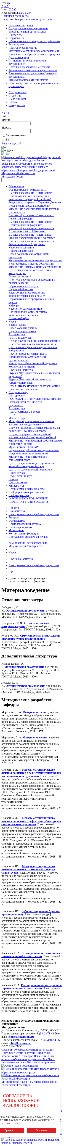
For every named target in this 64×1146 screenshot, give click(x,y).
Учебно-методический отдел (26, 308)
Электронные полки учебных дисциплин (34, 514)
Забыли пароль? (11, 143)
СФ (11, 571)
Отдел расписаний (20, 276)
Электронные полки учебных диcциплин (34, 565)
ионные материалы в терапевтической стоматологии (31, 987)
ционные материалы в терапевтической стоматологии (31, 955)
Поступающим (17, 92)
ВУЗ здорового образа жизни (26, 492)
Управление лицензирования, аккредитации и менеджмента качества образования (35, 262)
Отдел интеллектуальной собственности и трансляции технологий (34, 387)
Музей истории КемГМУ (24, 446)
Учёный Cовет (17, 324)
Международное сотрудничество (28, 79)
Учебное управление (21, 247)
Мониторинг (16, 530)
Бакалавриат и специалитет (25, 401)
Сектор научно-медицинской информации (34, 340)
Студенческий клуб (20, 475)
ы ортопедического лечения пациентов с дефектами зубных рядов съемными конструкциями (31, 821)
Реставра (27, 953)
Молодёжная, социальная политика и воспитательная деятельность (31, 423)
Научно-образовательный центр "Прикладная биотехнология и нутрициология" (28, 357)
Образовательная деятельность (27, 189)
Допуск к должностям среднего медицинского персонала (28, 313)
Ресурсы (14, 517)
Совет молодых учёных (23, 327)
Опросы (13, 479)
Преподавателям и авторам (25, 523)
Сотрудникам (17, 105)
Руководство (16, 44)
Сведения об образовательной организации (27, 19)
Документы (16, 34)
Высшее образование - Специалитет (30, 192)
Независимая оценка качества (27, 488)
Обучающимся (17, 520)
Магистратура (17, 418)
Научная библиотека (21, 289)
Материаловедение (35, 712)
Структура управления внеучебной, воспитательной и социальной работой (32, 436)
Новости (14, 507)
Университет (16, 485)
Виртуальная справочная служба (28, 536)
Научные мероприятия (22, 331)
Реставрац (27, 985)
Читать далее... (13, 1123)
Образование (16, 38)
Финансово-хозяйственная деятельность (33, 70)
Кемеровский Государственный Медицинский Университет (28, 544)
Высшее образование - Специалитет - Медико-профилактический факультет (32, 236)
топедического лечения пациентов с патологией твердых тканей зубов (28, 869)
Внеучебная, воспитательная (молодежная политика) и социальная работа (34, 429)
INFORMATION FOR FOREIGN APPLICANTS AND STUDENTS (29, 500)
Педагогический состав (23, 47)
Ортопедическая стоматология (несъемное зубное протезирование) (30, 637)
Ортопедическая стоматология (25, 610)
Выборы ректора (19, 495)
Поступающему (18, 392)
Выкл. (28, 12)
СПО (12, 414)
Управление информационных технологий (35, 266)
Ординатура (16, 405)
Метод (26, 817)
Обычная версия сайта (15, 15)
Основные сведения (21, 25)
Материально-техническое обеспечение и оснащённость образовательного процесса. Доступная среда (34, 54)
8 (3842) (47, 1033)
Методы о (28, 769)
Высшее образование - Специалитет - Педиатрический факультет (31, 223)
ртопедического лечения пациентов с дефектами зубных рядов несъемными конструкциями (31, 773)
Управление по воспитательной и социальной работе (29, 458)
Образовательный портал (24, 286)
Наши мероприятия (20, 527)
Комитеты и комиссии (22, 366)
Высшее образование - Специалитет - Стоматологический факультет (31, 230)
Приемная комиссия (21, 250)
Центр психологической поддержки (30, 469)
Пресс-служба (17, 472)
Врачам (13, 101)
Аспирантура (17, 334)
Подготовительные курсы (24, 411)
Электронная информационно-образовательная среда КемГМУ (28, 294)
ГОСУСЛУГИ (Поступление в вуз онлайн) (35, 398)
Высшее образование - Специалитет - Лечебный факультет (31, 217)
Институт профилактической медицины (33, 363)
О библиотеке (17, 510)
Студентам (15, 95)
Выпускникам (17, 98)
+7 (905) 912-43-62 (50, 1039)
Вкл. (21, 12)
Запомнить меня (16, 135)
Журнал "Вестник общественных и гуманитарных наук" (30, 381)
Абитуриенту (17, 395)
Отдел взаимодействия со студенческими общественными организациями (34, 452)
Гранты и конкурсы (20, 337)
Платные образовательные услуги (29, 66)
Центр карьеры (18, 482)
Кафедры (14, 305)
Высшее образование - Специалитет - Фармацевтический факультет (31, 243)
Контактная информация (24, 533)
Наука (12, 321)
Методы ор (29, 866)
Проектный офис (19, 318)
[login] (3, 140)
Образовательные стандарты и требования (34, 41)
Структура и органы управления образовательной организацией (28, 30)
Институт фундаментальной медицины (32, 344)
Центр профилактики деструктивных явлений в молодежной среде (31, 465)
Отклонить (41, 1130)
